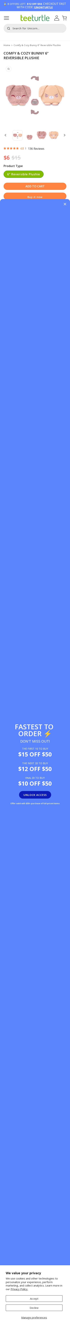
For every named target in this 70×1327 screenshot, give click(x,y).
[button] (6, 18)
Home (7, 45)
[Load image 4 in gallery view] (53, 135)
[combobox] (35, 28)
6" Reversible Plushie (23, 174)
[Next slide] (64, 135)
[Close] (65, 204)
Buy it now (35, 197)
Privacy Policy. (19, 1289)
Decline (34, 1308)
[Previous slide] (5, 135)
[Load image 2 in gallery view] (29, 135)
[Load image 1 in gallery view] (18, 135)
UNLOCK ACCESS (35, 795)
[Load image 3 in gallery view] (41, 135)
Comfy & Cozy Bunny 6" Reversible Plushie (37, 45)
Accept (34, 1298)
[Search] (8, 28)
